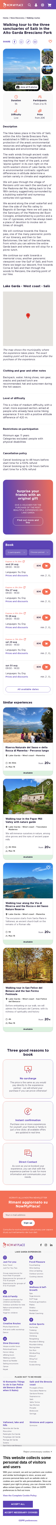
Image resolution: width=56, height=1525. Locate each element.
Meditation (33, 1310)
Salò (31, 1399)
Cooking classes (36, 1276)
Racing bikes (34, 1347)
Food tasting (34, 1265)
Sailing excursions (10, 1363)
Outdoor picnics (36, 1274)
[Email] (35, 41)
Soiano (6, 1443)
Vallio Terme (35, 1402)
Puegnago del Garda (11, 1437)
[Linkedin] (51, 1245)
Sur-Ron (32, 1350)
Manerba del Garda (11, 1428)
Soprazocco (35, 1396)
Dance (5, 1332)
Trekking (32, 1330)
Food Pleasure (37, 1262)
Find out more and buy (28, 521)
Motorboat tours (10, 1349)
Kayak (5, 1369)
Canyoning (33, 1333)
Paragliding (34, 1339)
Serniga (33, 1414)
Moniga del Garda (10, 1440)
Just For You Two (10, 1268)
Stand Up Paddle (10, 1361)
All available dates (28, 689)
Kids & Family (10, 1296)
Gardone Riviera (36, 1393)
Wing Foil (33, 1359)
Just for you (9, 1262)
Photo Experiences (11, 1327)
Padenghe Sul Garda (11, 1434)
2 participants (14, 552)
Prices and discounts (17, 576)
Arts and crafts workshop (13, 1329)
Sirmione (33, 1425)
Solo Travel (7, 1265)
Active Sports (36, 1324)
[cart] (49, 5)
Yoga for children (10, 1313)
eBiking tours (8, 1355)
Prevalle (33, 1408)
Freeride (33, 1362)
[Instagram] (46, 1245)
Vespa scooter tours (11, 1346)
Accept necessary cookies (20, 1513)
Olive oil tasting (35, 1271)
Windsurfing (34, 1353)
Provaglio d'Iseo (36, 1388)
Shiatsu (32, 1308)
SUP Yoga (33, 1299)
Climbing (33, 1336)
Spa (31, 1293)
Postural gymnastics (37, 1302)
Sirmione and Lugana (41, 1422)
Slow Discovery (17, 18)
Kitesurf (32, 1356)
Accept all (18, 1504)
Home (5, 18)
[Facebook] (14, 41)
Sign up (28, 1223)
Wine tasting (34, 1268)
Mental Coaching (36, 1313)
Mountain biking (36, 1344)
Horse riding (8, 1352)
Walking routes (33, 18)
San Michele (35, 1405)
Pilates (32, 1305)
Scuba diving (34, 1365)
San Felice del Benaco (12, 1445)
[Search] (29, 5)
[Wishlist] (50, 41)
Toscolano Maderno (38, 1391)
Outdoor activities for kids (14, 1305)
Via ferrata (33, 1327)
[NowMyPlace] (13, 5)
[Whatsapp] (21, 41)
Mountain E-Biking (36, 1342)
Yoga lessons (34, 1296)
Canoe (5, 1366)
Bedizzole (34, 1411)
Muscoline (7, 1431)
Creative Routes (12, 1324)
